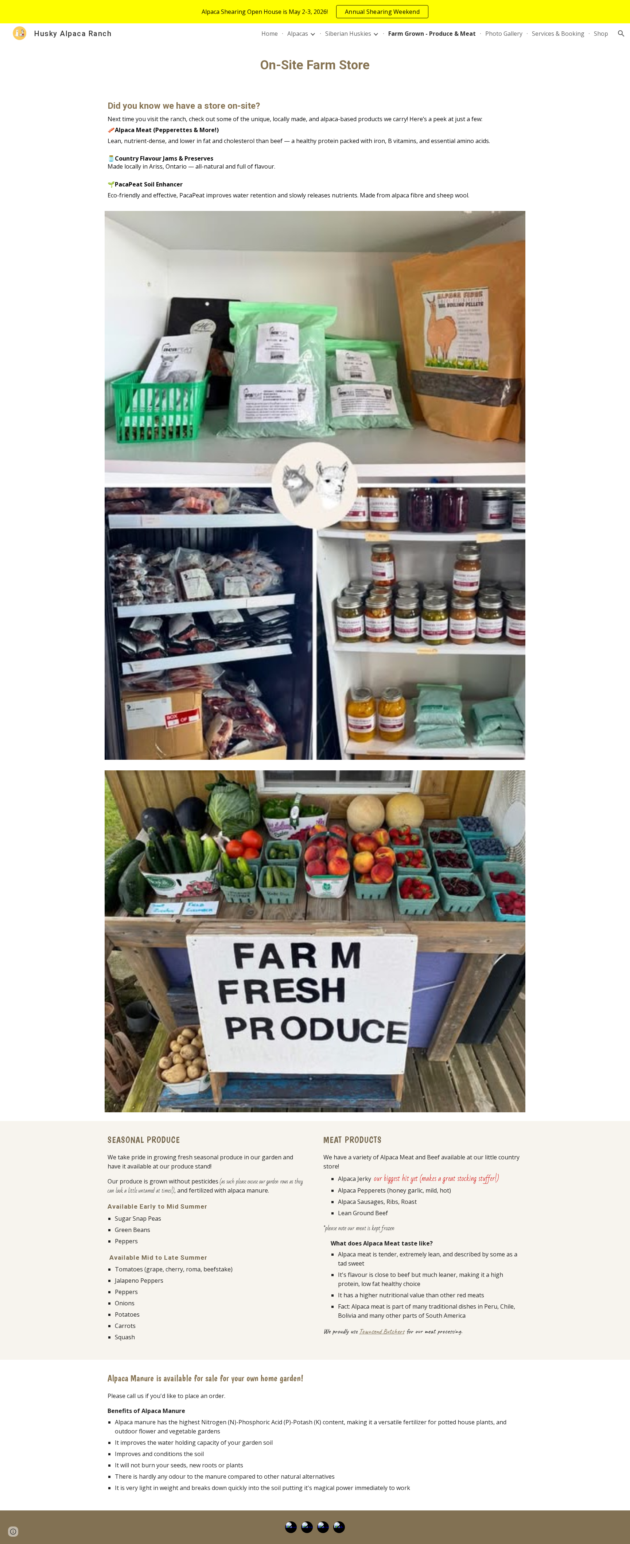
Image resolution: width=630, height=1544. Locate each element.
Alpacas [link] (297, 34)
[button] (621, 33)
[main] (315, 65)
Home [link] (269, 34)
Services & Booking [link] (558, 34)
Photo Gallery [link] (503, 34)
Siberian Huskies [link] (348, 34)
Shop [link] (601, 34)
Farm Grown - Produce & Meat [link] (432, 34)
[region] (315, 11)
